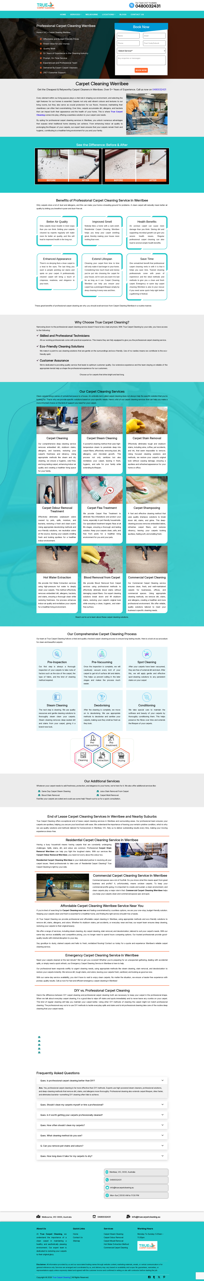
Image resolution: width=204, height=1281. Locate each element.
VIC (45, 32)
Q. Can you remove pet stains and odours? (61, 1146)
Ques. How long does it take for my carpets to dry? (66, 1156)
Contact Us (137, 14)
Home (63, 14)
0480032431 (147, 5)
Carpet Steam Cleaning (113, 1234)
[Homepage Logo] (45, 5)
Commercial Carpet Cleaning (116, 1247)
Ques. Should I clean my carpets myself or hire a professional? (71, 1104)
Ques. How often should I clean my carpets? (62, 1125)
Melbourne (92, 14)
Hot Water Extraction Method (116, 1244)
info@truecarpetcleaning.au (122, 1187)
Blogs (123, 14)
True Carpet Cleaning (61, 1277)
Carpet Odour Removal (113, 1237)
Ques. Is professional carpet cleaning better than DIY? (67, 1080)
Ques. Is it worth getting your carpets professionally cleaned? (71, 1115)
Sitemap (76, 1241)
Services (75, 14)
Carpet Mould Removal (113, 1241)
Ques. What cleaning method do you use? (61, 1135)
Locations (108, 14)
